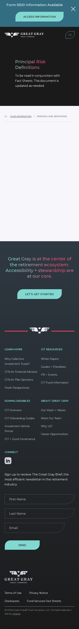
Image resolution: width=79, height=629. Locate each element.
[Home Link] (35, 35)
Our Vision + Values (53, 410)
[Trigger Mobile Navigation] (70, 37)
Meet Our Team (51, 418)
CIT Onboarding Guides (19, 418)
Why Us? (47, 426)
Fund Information (20, 116)
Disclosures (12, 601)
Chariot (16, 613)
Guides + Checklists (53, 366)
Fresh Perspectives (17, 387)
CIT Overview (13, 410)
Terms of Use (13, 593)
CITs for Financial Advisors (21, 371)
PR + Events (49, 374)
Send (22, 545)
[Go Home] (39, 332)
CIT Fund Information (55, 382)
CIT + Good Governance (20, 439)
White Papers (50, 359)
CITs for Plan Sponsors (19, 379)
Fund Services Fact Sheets (44, 601)
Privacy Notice (38, 593)
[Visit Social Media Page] (8, 459)
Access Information (39, 16)
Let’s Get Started (39, 294)
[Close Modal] (73, 9)
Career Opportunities (54, 434)
